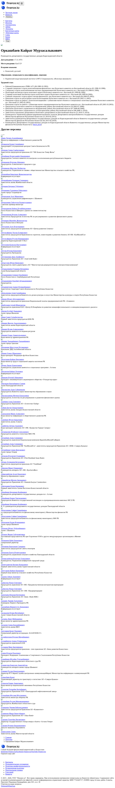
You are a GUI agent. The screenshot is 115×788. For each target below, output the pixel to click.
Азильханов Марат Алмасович (12, 414)
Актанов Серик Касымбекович (13, 625)
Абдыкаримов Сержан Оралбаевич (14, 275)
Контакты (9, 762)
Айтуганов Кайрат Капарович (12, 571)
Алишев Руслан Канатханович (12, 671)
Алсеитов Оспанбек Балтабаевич (13, 689)
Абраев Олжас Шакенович (11, 353)
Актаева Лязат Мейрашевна (11, 619)
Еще (7, 41)
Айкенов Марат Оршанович (12, 468)
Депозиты (9, 29)
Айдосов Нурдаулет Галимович (13, 456)
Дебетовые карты (12, 33)
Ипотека (8, 23)
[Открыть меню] (21, 3)
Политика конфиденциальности (17, 766)
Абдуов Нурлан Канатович (11, 251)
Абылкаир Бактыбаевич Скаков (13, 383)
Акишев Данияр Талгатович (12, 601)
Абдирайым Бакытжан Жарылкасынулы (16, 174)
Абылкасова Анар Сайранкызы (13, 390)
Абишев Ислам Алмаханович (12, 329)
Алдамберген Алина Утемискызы (14, 641)
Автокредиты (10, 25)
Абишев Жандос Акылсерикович (13, 323)
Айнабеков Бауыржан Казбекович (14, 492)
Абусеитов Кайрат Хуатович (12, 371)
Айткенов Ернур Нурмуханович (13, 553)
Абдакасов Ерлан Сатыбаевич (12, 144)
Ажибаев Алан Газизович (11, 402)
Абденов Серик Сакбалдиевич (12, 150)
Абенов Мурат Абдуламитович (13, 299)
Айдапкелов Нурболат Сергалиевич (15, 432)
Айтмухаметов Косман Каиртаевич (14, 565)
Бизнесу (9, 17)
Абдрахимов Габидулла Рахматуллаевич (16, 202)
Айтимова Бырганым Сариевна (13, 546)
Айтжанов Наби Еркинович (11, 540)
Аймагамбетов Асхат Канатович (13, 474)
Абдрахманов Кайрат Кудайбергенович (16, 208)
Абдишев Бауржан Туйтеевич (12, 186)
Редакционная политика (14, 768)
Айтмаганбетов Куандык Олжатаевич (15, 559)
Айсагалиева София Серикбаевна (14, 510)
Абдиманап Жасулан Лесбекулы (13, 168)
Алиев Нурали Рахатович (11, 653)
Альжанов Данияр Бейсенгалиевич (14, 707)
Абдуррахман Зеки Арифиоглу (12, 257)
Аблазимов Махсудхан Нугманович (14, 347)
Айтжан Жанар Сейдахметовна (13, 534)
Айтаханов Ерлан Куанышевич (13, 522)
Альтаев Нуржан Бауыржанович (13, 726)
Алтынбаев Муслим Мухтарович (13, 695)
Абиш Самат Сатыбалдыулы (12, 317)
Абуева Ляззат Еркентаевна (11, 365)
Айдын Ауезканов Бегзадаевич (13, 462)
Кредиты (8, 21)
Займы (7, 27)
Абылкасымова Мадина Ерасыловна (15, 396)
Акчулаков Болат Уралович (11, 631)
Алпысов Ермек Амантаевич (12, 683)
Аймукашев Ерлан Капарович (12, 486)
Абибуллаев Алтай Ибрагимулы (13, 305)
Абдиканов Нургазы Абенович (13, 162)
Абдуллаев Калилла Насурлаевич (13, 245)
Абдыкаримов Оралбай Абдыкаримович (16, 281)
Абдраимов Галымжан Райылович (14, 190)
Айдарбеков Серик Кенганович (13, 450)
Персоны (8, 739)
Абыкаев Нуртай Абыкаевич (12, 377)
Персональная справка (14, 770)
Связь (7, 35)
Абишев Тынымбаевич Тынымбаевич (15, 341)
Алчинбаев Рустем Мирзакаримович (15, 701)
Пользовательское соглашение (17, 764)
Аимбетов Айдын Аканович (12, 426)
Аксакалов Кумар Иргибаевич (12, 613)
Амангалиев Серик (8, 732)
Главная (8, 737)
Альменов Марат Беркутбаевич (13, 713)
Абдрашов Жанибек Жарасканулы (14, 221)
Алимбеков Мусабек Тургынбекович (15, 659)
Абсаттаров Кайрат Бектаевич (12, 359)
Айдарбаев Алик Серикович (12, 438)
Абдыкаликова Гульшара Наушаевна (15, 269)
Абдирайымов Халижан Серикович (14, 180)
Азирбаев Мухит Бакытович (12, 420)
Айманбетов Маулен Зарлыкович (13, 480)
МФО (7, 39)
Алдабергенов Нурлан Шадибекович (15, 637)
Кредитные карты (12, 31)
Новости (8, 15)
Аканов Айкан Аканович (10, 577)
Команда (8, 774)
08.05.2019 (37, 125)
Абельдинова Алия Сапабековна (13, 293)
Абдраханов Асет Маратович (12, 196)
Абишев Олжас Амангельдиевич (13, 335)
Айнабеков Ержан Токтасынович (13, 498)
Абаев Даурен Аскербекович (12, 138)
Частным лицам (11, 13)
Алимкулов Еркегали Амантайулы (14, 665)
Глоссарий (9, 772)
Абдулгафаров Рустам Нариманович (15, 239)
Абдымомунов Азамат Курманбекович (15, 287)
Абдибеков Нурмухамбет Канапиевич (15, 156)
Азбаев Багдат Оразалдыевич (12, 408)
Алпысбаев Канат (8, 677)
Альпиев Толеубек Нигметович (13, 719)
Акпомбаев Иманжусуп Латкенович (15, 607)
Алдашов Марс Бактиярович (12, 647)
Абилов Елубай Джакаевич (11, 311)
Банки (7, 37)
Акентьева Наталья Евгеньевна (13, 595)
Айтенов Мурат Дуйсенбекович (13, 528)
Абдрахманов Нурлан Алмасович (14, 214)
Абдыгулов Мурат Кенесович (12, 263)
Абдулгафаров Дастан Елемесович (14, 233)
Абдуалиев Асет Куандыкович (12, 227)
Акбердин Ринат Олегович (11, 583)
